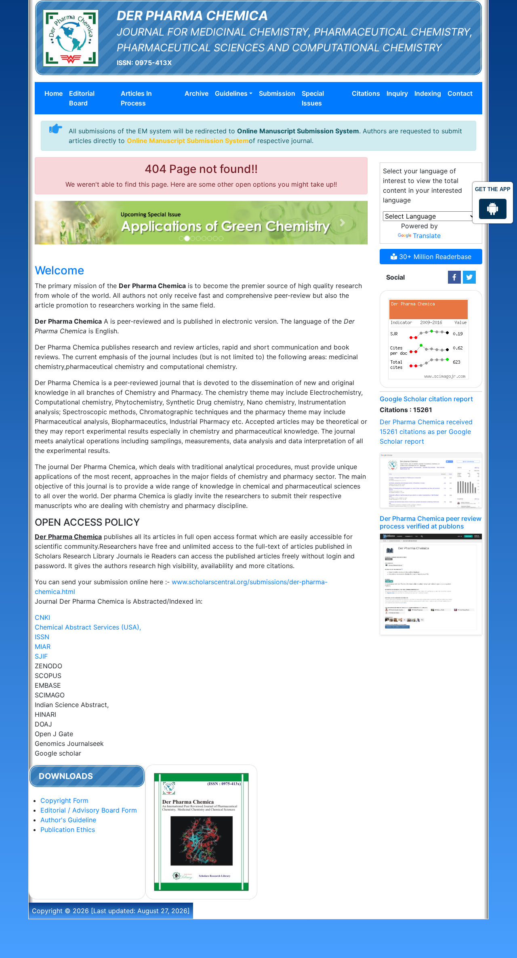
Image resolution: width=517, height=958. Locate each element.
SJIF (41, 656)
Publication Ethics (67, 829)
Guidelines (231, 93)
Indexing (427, 93)
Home (53, 93)
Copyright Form (64, 800)
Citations (366, 93)
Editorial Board (82, 98)
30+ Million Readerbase (434, 257)
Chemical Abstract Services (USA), (88, 627)
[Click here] (454, 277)
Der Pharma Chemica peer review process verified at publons (430, 522)
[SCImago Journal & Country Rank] (428, 338)
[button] (60, 223)
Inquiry (397, 93)
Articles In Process (136, 98)
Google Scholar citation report (426, 399)
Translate (427, 236)
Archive (196, 93)
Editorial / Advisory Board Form (88, 810)
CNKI (42, 617)
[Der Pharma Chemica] (71, 37)
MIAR (42, 646)
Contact (460, 93)
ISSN (42, 637)
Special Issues (313, 98)
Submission (277, 93)
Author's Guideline (68, 820)
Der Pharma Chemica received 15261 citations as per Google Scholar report (426, 431)
